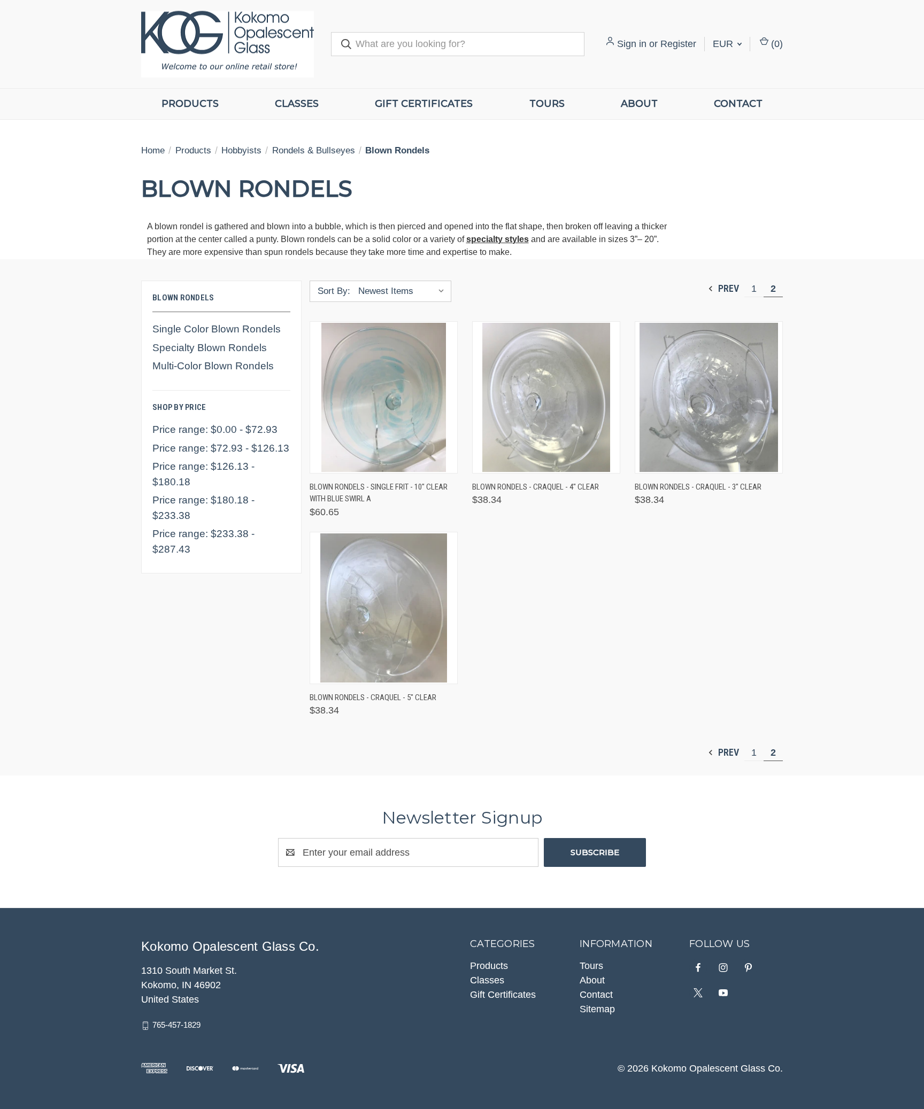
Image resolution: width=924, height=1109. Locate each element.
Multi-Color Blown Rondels (213, 365)
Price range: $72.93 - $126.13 (220, 448)
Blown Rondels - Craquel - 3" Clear (698, 487)
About (639, 104)
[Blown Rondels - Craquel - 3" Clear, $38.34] (709, 397)
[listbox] (404, 291)
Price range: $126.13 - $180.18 (203, 474)
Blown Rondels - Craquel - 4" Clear (535, 487)
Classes (297, 104)
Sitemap (597, 1009)
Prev (727, 288)
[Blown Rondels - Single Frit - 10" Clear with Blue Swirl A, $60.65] (384, 397)
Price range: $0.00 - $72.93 (215, 429)
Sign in (631, 43)
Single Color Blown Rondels (216, 329)
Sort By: (334, 291)
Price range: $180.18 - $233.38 (203, 507)
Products (190, 104)
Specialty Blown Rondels (209, 347)
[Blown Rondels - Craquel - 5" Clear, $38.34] (384, 608)
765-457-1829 (176, 1024)
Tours (547, 104)
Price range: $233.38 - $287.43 (203, 541)
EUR (724, 43)
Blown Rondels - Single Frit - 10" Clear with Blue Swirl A (379, 493)
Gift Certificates (424, 104)
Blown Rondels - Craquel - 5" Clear (373, 697)
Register (678, 43)
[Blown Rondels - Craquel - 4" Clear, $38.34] (546, 397)
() (775, 43)
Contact (738, 104)
